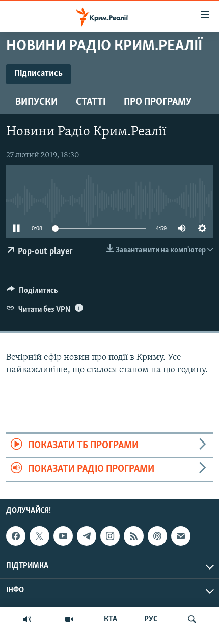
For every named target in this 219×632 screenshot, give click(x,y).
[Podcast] (157, 536)
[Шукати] (192, 619)
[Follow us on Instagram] (110, 536)
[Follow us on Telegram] (86, 536)
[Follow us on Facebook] (15, 536)
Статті (90, 102)
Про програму (157, 102)
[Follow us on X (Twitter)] (39, 536)
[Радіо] (27, 619)
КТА (110, 619)
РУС (151, 619)
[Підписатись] (180, 536)
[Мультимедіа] (69, 619)
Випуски (36, 102)
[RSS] (133, 536)
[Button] (32, 292)
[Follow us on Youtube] (63, 536)
